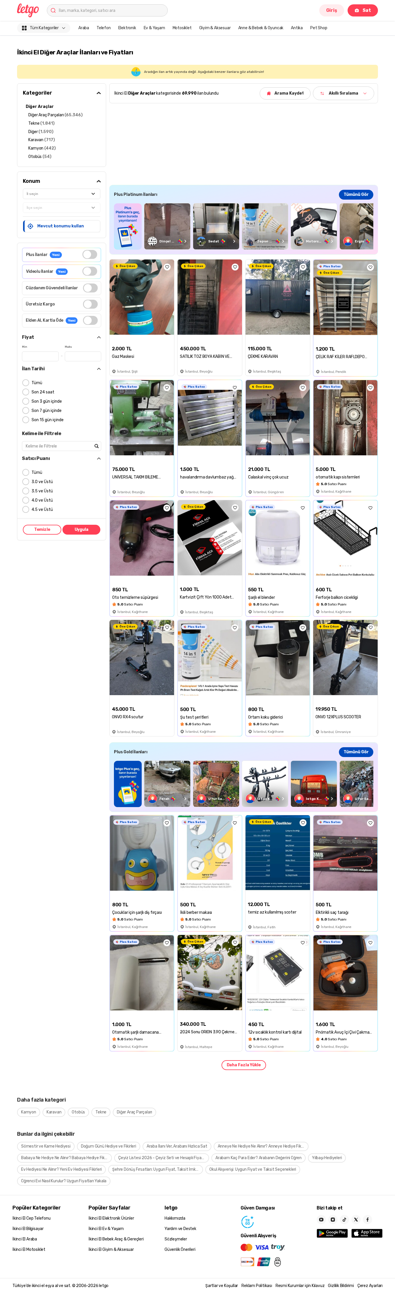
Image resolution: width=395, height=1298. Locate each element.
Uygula (81, 529)
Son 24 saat (43, 392)
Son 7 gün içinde (47, 410)
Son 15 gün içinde (48, 419)
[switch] (89, 254)
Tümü (37, 382)
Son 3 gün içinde (47, 401)
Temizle (42, 529)
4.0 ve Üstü (42, 500)
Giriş (331, 10)
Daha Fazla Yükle (244, 1065)
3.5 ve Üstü (42, 491)
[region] (243, 226)
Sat (367, 10)
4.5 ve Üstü (42, 509)
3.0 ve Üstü (42, 481)
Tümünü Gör (356, 194)
